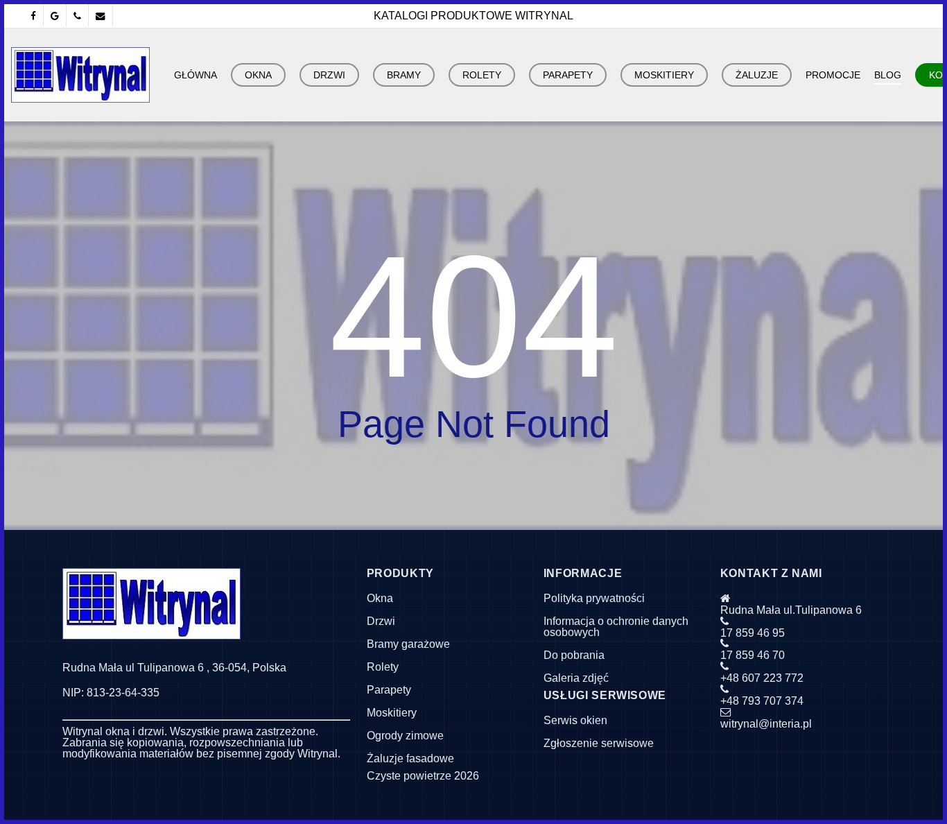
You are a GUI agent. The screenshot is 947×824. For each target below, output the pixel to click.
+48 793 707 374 (761, 701)
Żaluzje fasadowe (410, 758)
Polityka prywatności (594, 598)
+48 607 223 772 (761, 678)
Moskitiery (392, 713)
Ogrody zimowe (405, 735)
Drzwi (381, 621)
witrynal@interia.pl (766, 724)
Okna (380, 598)
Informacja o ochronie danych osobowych (616, 626)
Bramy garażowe (408, 644)
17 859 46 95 (752, 633)
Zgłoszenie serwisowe (599, 743)
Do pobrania (574, 655)
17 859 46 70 (752, 655)
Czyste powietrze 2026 (423, 776)
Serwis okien (575, 720)
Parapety (389, 690)
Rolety (383, 667)
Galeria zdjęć (576, 678)
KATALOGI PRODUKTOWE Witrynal (473, 16)
